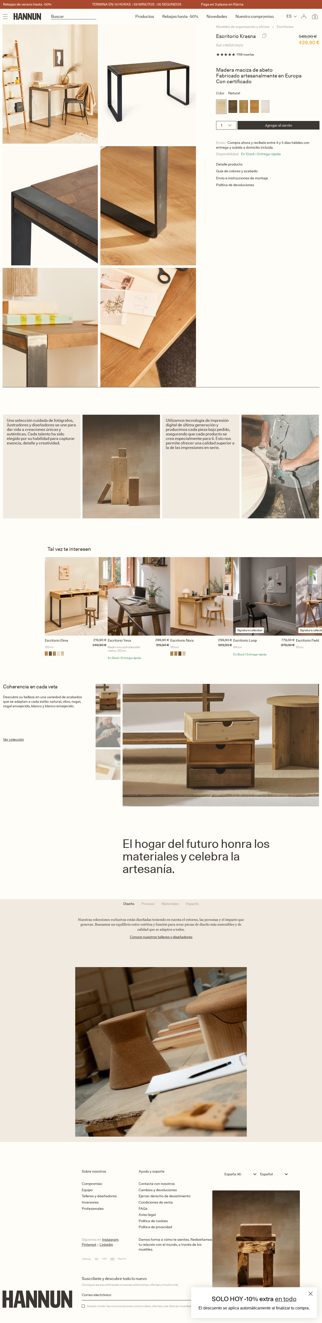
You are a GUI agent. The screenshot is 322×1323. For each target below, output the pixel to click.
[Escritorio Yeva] (139, 596)
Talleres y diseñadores (99, 1196)
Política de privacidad (155, 1227)
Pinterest (89, 1245)
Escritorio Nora (182, 640)
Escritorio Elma (56, 640)
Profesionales (93, 1209)
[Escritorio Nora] (201, 596)
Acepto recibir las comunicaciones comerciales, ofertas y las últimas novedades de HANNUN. (150, 1306)
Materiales (170, 904)
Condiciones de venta (156, 1202)
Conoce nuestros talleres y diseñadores (161, 937)
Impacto (192, 904)
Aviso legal (147, 1215)
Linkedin (106, 1245)
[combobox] (241, 1174)
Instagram (110, 1239)
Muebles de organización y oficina (242, 27)
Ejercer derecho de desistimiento (164, 1196)
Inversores (90, 1202)
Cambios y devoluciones (158, 1190)
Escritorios (285, 27)
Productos (144, 16)
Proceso (147, 904)
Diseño (128, 904)
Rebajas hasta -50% (180, 16)
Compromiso (92, 1184)
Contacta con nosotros (157, 1184)
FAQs (143, 1209)
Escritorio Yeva (119, 640)
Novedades (217, 16)
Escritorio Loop (245, 640)
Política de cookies (153, 1221)
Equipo (87, 1190)
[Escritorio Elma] (76, 596)
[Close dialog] (310, 1293)
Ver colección (13, 739)
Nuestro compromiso (254, 16)
